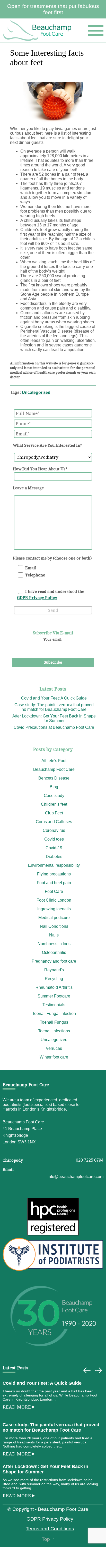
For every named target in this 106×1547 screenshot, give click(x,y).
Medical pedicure (54, 917)
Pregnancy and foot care (54, 961)
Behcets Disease (53, 778)
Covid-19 (54, 848)
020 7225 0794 (89, 1160)
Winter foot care (54, 1057)
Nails (54, 935)
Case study (54, 795)
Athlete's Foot (53, 760)
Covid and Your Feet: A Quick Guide (54, 698)
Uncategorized (36, 392)
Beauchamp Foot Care (54, 769)
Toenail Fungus (54, 1022)
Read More (17, 1407)
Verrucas (54, 1048)
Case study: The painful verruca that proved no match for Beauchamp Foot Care (54, 707)
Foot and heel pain (54, 883)
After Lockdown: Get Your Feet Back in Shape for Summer (54, 718)
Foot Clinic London (54, 900)
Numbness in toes (54, 944)
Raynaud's (54, 970)
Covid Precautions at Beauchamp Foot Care (54, 727)
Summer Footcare (54, 996)
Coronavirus (54, 830)
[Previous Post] (87, 1370)
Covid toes (54, 839)
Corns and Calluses (54, 822)
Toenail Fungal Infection (54, 1013)
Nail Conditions (54, 926)
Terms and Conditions (50, 1528)
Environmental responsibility (54, 865)
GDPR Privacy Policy (37, 597)
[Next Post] (98, 1370)
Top (46, 1539)
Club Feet (54, 813)
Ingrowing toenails (54, 909)
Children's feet (54, 804)
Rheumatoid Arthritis (54, 987)
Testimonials (53, 1005)
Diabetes (54, 856)
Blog (54, 787)
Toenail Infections (54, 1031)
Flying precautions (54, 874)
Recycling (54, 978)
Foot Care (54, 891)
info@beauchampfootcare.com (75, 1176)
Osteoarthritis (54, 952)
